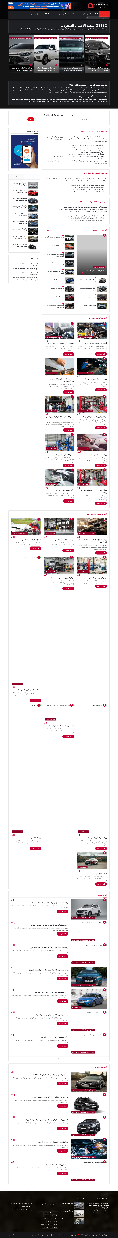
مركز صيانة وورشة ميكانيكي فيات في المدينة (52, 1015)
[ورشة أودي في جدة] (79, 1213)
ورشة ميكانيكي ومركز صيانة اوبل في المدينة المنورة (49, 1075)
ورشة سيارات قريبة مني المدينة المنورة (48, 1224)
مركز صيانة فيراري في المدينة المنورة (54, 1037)
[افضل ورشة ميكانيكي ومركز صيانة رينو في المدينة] (33, 246)
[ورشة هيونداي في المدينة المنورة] (69, 238)
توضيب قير (44, 1206)
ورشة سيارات (39, 1218)
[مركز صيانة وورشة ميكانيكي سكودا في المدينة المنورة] (33, 208)
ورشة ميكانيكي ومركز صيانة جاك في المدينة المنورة (49, 925)
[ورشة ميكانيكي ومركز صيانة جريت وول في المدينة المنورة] (46, 54)
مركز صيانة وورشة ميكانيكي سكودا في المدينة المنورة (48, 970)
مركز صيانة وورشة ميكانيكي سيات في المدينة (51, 992)
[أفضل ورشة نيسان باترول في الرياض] (102, 289)
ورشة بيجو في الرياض (90, 305)
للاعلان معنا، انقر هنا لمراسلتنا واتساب (41, 1235)
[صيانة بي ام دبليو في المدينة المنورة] (69, 272)
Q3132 (83, 1235)
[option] (97, 54)
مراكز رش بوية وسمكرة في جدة (95, 417)
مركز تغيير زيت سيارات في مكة (62, 578)
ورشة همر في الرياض (57, 288)
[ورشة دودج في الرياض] (69, 246)
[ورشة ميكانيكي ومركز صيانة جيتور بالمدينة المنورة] (33, 185)
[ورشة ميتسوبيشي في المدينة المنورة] (69, 263)
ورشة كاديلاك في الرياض (56, 296)
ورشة (45, 1218)
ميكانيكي (46, 1215)
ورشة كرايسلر (54, 1227)
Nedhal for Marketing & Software (61, 1235)
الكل (48, 230)
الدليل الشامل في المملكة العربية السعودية (20, 1203)
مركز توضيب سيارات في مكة (96, 578)
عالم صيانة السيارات (49, 13)
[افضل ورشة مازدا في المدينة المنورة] (102, 280)
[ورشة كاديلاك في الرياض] (69, 297)
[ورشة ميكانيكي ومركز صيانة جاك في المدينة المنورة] (33, 193)
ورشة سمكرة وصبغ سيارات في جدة (61, 343)
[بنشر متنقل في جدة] (92, 255)
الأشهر (16, 176)
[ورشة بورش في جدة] (79, 1205)
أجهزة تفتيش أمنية (61, 13)
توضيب (50, 1206)
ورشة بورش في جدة (67, 1203)
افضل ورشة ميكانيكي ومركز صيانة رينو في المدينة (50, 1097)
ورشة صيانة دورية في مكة (97, 838)
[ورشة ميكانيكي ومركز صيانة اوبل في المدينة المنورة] (33, 239)
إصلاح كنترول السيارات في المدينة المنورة (53, 1142)
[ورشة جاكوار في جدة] (79, 1221)
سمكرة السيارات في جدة (65, 455)
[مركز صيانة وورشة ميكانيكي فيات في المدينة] (33, 223)
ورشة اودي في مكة (100, 873)
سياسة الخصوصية (13, 1235)
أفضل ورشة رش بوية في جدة (96, 343)
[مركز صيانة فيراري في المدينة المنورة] (33, 231)
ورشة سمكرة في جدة (99, 455)
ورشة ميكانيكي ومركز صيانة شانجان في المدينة (24, 279)
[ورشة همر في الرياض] (69, 289)
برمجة (55, 1206)
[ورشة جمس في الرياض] (102, 297)
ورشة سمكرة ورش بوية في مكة (29, 690)
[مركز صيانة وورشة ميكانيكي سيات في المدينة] (33, 216)
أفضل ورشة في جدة (86, 13)
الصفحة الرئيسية (104, 13)
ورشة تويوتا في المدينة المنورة (55, 279)
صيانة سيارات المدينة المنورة (50, 1212)
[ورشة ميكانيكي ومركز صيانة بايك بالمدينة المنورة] (21, 54)
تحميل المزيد (59, 1058)
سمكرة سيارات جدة (52, 1209)
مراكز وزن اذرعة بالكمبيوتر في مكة (61, 725)
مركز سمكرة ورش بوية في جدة (62, 490)
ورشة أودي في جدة (68, 1211)
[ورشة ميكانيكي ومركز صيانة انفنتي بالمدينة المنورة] (97, 54)
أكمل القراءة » (101, 354)
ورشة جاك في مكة (34, 838)
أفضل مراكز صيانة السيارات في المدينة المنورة (95, 38)
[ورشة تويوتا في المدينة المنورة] (69, 280)
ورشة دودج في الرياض (57, 245)
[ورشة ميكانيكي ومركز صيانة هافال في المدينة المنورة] (33, 200)
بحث (31, 119)
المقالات (96, 13)
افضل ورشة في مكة (73, 13)
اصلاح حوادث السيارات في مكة (30, 540)
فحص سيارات (54, 1215)
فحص (40, 1212)
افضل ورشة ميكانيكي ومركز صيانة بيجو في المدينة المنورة (47, 1120)
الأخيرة (32, 176)
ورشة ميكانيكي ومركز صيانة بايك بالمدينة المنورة (24, 277)
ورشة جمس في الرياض (89, 296)
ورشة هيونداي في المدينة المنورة (54, 237)
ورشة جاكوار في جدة (67, 1218)
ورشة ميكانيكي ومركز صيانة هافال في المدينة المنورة (49, 947)
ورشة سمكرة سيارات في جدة (96, 379)
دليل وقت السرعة (26, 1206)
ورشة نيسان (45, 1227)
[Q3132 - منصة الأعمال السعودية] (98, 6)
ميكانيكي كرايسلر (53, 1218)
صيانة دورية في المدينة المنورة (57, 1164)
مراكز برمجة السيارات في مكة (63, 540)
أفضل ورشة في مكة (41, 1204)
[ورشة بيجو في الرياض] (102, 306)
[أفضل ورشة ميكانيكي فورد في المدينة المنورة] (69, 306)
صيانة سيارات (43, 1209)
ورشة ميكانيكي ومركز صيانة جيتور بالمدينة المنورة (50, 902)
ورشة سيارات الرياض (52, 1221)
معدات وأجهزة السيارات (36, 13)
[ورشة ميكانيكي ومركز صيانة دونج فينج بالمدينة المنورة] (71, 54)
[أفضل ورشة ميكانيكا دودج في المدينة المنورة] (69, 255)
